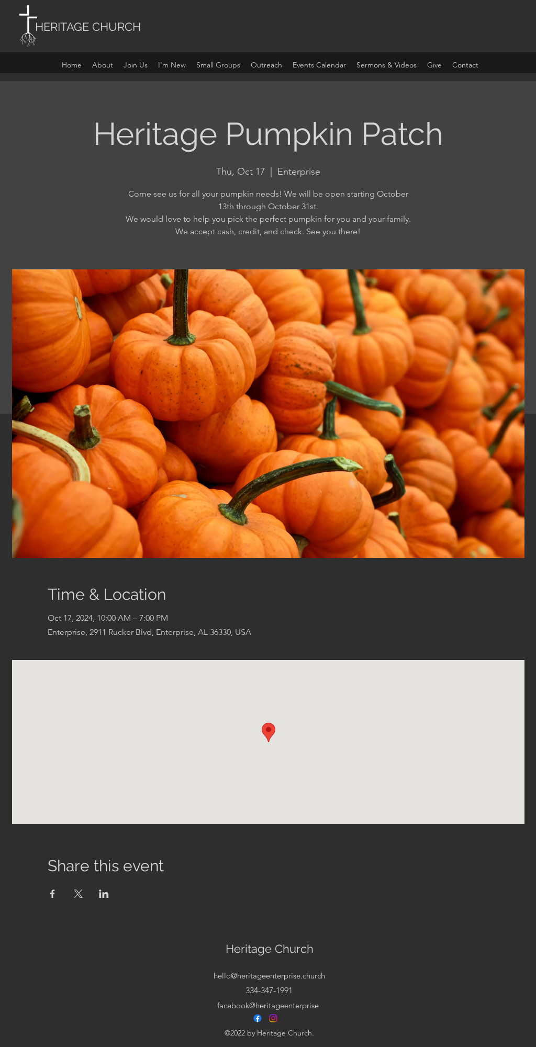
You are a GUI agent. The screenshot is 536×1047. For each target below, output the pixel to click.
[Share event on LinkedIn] (104, 894)
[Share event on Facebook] (53, 894)
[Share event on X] (78, 894)
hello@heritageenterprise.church (269, 976)
